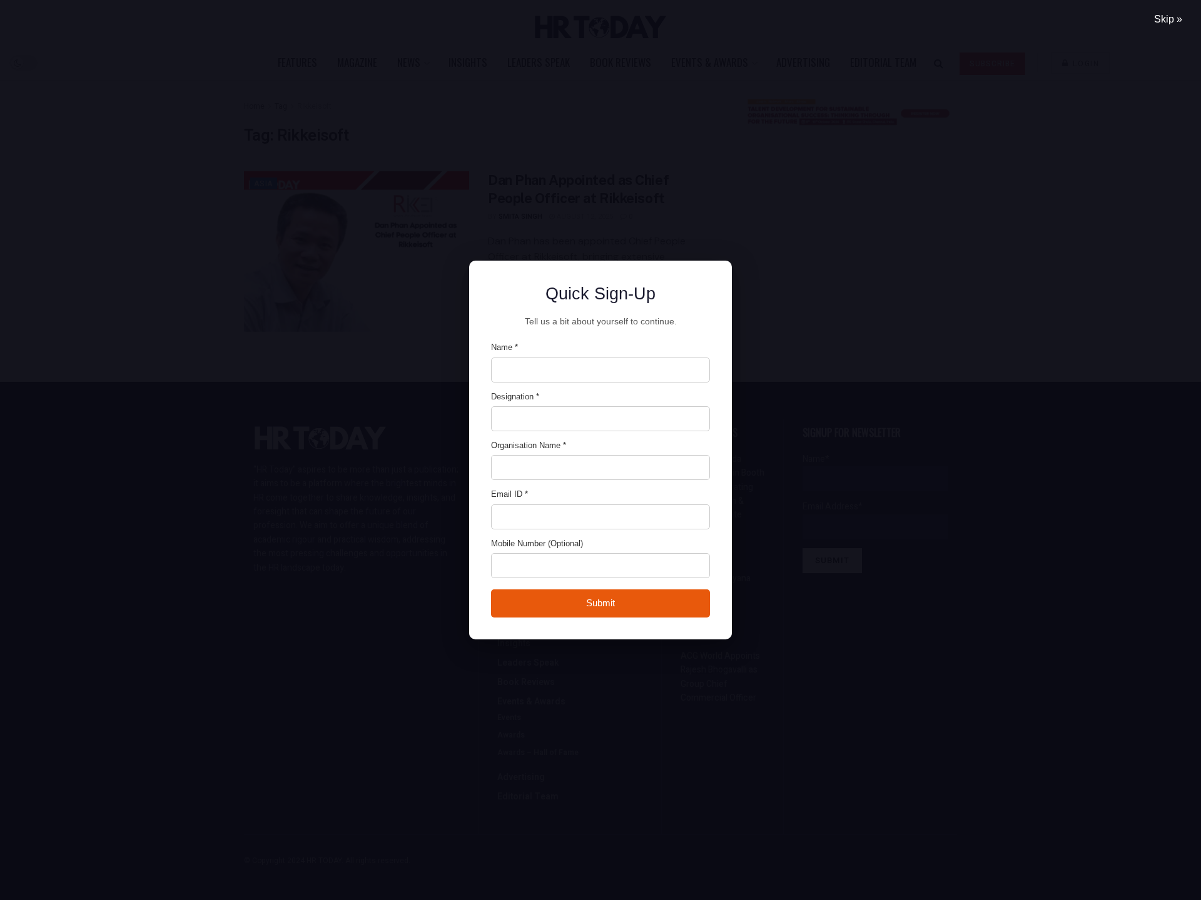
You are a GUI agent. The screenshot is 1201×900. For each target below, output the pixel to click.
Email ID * (509, 494)
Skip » (1168, 19)
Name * (504, 347)
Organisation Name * (528, 445)
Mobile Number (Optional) (537, 543)
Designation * (515, 396)
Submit (600, 603)
